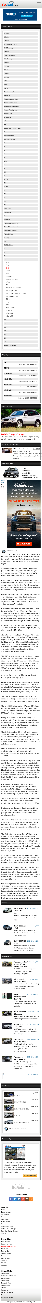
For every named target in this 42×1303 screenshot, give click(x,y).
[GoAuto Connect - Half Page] (24, 547)
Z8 (5, 342)
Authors (3, 1288)
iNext (5, 161)
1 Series (6, 37)
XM (5, 331)
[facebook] (11, 1199)
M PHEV (7, 186)
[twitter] (15, 1199)
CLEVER (7, 95)
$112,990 (28, 381)
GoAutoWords (5, 1285)
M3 (5, 194)
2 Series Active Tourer (10, 44)
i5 (4, 150)
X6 (5, 320)
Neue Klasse (7, 208)
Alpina (6, 81)
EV (5, 124)
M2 (5, 190)
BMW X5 (17, 1116)
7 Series (6, 73)
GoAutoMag (5, 1280)
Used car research (6, 1256)
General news (5, 1258)
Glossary (4, 1265)
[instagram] (27, 1199)
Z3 (5, 334)
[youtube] (23, 1199)
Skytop (6, 216)
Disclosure (4, 1295)
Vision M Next (8, 234)
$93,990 (28, 376)
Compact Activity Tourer (11, 99)
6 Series (6, 70)
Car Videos (4, 1217)
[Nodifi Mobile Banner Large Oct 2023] (20, 20)
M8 (5, 205)
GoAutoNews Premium (8, 1276)
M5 (5, 201)
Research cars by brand (8, 1246)
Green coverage (6, 1253)
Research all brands (10, 345)
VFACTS (4, 1260)
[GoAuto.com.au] (9, 7)
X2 (5, 248)
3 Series (6, 51)
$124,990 (27, 387)
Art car (6, 88)
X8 (5, 327)
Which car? (4, 1249)
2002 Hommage (8, 48)
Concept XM (8, 113)
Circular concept (9, 92)
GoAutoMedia (5, 1273)
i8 (4, 157)
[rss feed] (31, 1199)
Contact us (4, 1290)
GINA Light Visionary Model (12, 128)
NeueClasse (7, 212)
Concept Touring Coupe (11, 110)
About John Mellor (7, 1292)
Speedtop (7, 219)
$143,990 (27, 398)
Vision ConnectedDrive (11, 223)
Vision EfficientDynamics (11, 227)
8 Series (6, 77)
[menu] (39, 4)
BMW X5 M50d (20, 1102)
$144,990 (27, 370)
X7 (5, 323)
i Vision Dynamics (9, 139)
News (3, 1224)
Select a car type (6, 1244)
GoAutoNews (5, 1278)
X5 (5, 259)
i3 (4, 143)
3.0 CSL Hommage (9, 55)
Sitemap (3, 1233)
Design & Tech (6, 1283)
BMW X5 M (18, 1095)
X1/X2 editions (8, 245)
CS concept (7, 117)
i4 (4, 146)
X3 (5, 252)
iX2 (5, 172)
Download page (30, 1175)
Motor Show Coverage (8, 1229)
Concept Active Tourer (10, 103)
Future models (5, 1221)
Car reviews (5, 1214)
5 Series (6, 66)
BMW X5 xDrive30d (21, 1109)
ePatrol (6, 121)
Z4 (5, 338)
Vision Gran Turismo (10, 230)
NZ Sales (4, 1263)
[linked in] (19, 1199)
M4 (5, 197)
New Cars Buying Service (9, 1231)
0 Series (6, 33)
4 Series (6, 62)
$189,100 (27, 364)
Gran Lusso (7, 132)
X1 (5, 241)
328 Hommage (8, 59)
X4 (5, 256)
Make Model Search (7, 1226)
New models (5, 1219)
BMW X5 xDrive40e (21, 1123)
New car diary (5, 1251)
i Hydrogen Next (9, 135)
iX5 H (6, 179)
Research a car (5, 1241)
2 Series (6, 41)
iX (5, 165)
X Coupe (6, 238)
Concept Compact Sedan (11, 106)
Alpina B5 (7, 84)
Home (3, 1210)
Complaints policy (7, 1297)
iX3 (5, 176)
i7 (4, 154)
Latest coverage (6, 1212)
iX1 (5, 168)
